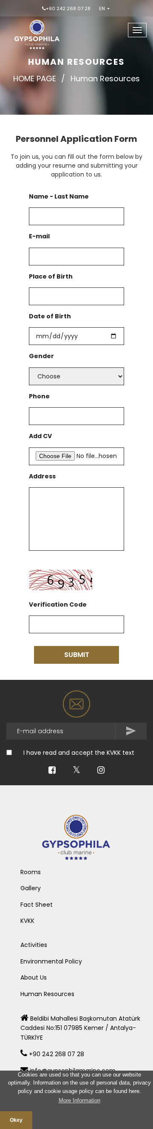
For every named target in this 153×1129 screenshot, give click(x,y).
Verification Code (58, 604)
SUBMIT (76, 655)
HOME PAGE (34, 78)
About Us (33, 977)
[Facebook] (52, 771)
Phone (39, 396)
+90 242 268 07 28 (68, 8)
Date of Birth (50, 316)
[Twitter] (76, 771)
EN (102, 8)
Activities (33, 945)
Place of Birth (51, 276)
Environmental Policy (51, 961)
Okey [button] (16, 1120)
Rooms (30, 872)
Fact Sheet (36, 904)
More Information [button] (79, 1100)
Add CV (40, 436)
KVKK (27, 920)
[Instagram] (101, 771)
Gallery (30, 888)
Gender (41, 356)
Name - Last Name (59, 196)
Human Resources (47, 994)
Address (42, 476)
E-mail (39, 236)
